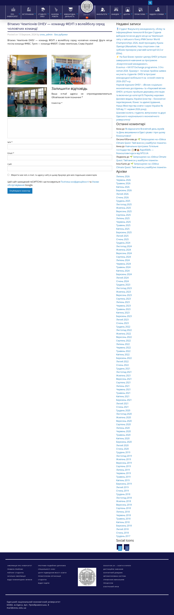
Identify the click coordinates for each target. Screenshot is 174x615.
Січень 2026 (122, 197)
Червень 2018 (123, 515)
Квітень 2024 (123, 270)
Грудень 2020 (123, 410)
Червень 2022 (123, 347)
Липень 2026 (123, 176)
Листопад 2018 (124, 497)
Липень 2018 (123, 511)
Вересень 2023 (124, 295)
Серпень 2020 (123, 424)
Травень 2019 (123, 476)
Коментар (57, 103)
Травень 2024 (123, 267)
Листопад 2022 (124, 330)
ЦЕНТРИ (126, 14)
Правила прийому (15, 569)
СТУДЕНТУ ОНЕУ (42, 15)
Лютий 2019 (122, 487)
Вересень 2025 (124, 211)
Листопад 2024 (124, 246)
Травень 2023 (123, 309)
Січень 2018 (122, 532)
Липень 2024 (123, 260)
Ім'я (10, 142)
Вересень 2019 (124, 462)
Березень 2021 (124, 399)
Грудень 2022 (123, 326)
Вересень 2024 (124, 253)
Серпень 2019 (123, 466)
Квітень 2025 (123, 228)
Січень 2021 (122, 406)
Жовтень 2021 (123, 375)
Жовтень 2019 (123, 459)
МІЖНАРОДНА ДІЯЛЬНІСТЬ (69, 15)
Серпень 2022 (123, 340)
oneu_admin (46, 34)
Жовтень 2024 (123, 249)
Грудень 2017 (123, 536)
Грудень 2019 (123, 452)
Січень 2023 (122, 323)
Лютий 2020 (122, 445)
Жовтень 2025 (123, 207)
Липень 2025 (123, 218)
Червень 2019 (123, 473)
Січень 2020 (122, 448)
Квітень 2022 (123, 354)
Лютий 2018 (122, 529)
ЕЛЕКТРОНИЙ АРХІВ (111, 587)
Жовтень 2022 (123, 333)
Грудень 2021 (123, 368)
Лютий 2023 (122, 319)
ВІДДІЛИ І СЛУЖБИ (157, 14)
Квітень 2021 (123, 396)
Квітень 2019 (123, 480)
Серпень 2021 (123, 382)
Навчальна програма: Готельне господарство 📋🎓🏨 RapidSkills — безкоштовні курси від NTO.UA (137, 150)
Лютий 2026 (122, 193)
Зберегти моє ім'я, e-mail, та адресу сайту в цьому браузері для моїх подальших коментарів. (54, 175)
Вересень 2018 (124, 504)
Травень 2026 (123, 183)
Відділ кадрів (43, 583)
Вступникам (28, 14)
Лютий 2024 (122, 277)
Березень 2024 (124, 274)
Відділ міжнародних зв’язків (19, 580)
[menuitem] (13, 12)
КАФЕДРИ (115, 14)
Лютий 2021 (122, 403)
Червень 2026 (123, 179)
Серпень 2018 (123, 508)
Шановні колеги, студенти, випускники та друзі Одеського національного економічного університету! (141, 116)
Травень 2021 (123, 392)
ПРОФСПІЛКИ (139, 14)
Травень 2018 (123, 518)
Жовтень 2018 (123, 501)
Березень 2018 (124, 525)
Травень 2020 (123, 434)
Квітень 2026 (123, 186)
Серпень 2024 (123, 256)
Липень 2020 (123, 427)
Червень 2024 (123, 263)
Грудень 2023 (123, 284)
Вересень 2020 (124, 420)
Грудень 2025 (123, 200)
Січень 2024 (122, 281)
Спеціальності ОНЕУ (46, 569)
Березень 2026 (124, 190)
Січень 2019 (122, 490)
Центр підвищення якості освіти (52, 573)
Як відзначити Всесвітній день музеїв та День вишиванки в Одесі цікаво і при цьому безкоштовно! (140, 132)
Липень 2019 (123, 469)
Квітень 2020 (123, 438)
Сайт (9, 164)
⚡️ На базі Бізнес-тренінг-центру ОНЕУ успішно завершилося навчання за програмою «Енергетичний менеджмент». (141, 60)
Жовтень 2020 (123, 417)
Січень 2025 (122, 239)
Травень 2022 (123, 351)
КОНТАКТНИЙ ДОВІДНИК (113, 573)
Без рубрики (61, 34)
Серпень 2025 (123, 214)
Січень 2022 (122, 365)
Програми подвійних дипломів (52, 566)
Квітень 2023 (123, 312)
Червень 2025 (123, 221)
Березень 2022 (124, 358)
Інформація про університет (19, 566)
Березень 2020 (124, 441)
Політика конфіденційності (75, 181)
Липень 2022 (123, 344)
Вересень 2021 (124, 378)
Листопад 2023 (124, 288)
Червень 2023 (123, 305)
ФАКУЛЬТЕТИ (102, 14)
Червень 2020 (123, 431)
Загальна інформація (16, 576)
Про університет (12, 15)
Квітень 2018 (123, 522)
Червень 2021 (123, 389)
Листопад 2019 (124, 455)
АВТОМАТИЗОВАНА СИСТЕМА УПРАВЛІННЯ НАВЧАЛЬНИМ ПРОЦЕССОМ (114, 579)
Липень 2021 (123, 386)
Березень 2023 (124, 316)
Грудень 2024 (123, 242)
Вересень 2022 (124, 337)
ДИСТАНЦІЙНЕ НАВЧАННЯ (113, 569)
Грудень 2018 (123, 494)
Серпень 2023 (123, 298)
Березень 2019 (124, 483)
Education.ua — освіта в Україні (117, 566)
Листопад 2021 (124, 371)
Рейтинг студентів (15, 573)
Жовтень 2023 (123, 291)
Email (10, 153)
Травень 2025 (123, 225)
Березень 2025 (124, 232)
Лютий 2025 (122, 235)
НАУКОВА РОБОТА (55, 15)
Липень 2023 (123, 302)
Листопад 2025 (124, 204)
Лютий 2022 (122, 361)
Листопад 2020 (124, 413)
